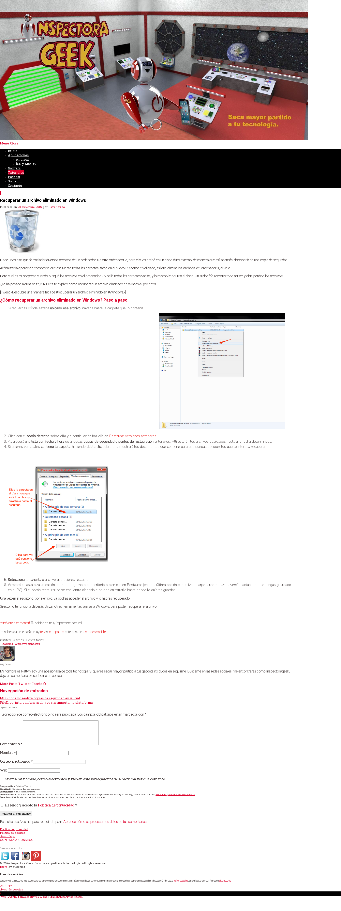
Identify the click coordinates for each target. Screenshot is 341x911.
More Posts (8, 684)
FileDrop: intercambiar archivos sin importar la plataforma (46, 702)
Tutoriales (16, 172)
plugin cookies (225, 880)
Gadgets (14, 168)
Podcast (14, 177)
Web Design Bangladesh (16, 897)
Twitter (24, 684)
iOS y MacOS (26, 164)
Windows (20, 644)
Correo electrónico (16, 761)
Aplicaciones (18, 155)
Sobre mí (15, 181)
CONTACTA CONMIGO (17, 840)
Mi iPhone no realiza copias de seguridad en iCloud (40, 698)
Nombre (8, 752)
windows (34, 644)
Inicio (12, 151)
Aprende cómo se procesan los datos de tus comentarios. (105, 822)
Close (14, 143)
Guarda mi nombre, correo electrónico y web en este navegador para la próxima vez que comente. (85, 778)
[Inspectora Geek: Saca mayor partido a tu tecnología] (154, 139)
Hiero (3, 867)
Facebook (39, 684)
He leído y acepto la (41, 805)
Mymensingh (74, 897)
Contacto (15, 185)
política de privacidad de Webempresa (175, 794)
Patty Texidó (57, 207)
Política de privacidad (56, 805)
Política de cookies (12, 833)
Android (22, 159)
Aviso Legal (7, 836)
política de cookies (180, 880)
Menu (4, 143)
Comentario (11, 743)
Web (3, 770)
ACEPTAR (7, 886)
